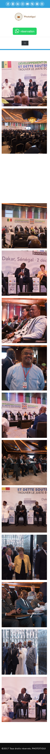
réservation (27, 31)
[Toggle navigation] (25, 43)
